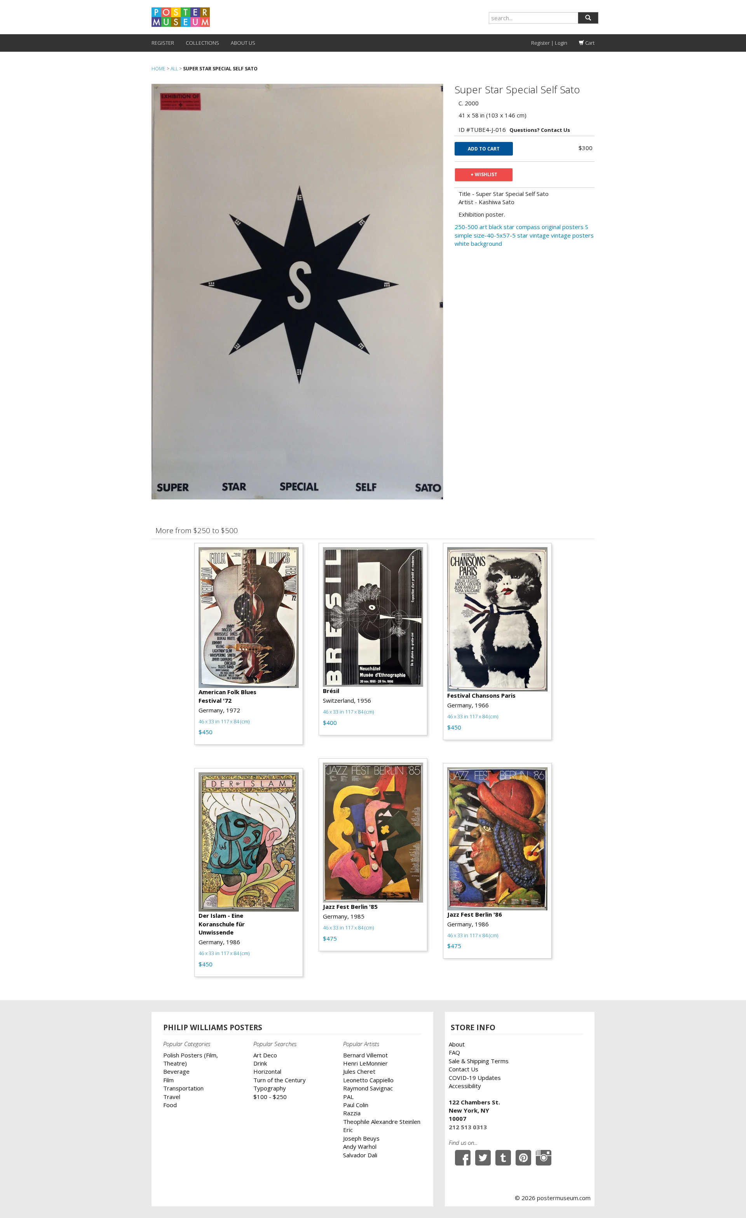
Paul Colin (355, 1105)
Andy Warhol (359, 1146)
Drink (260, 1063)
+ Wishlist (484, 174)
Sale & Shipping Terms (479, 1061)
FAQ (454, 1052)
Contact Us (463, 1069)
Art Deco (265, 1055)
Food (170, 1105)
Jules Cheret (359, 1071)
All (174, 68)
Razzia (352, 1113)
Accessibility (465, 1086)
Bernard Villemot (365, 1055)
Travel (171, 1097)
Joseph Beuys (361, 1138)
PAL (348, 1097)
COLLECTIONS (202, 42)
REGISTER (163, 42)
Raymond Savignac (368, 1088)
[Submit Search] (588, 18)
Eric (348, 1130)
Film (168, 1080)
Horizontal (267, 1071)
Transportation (183, 1088)
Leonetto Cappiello (368, 1080)
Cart (589, 42)
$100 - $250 (270, 1097)
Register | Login (549, 42)
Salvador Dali (360, 1155)
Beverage (176, 1071)
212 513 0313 (468, 1127)
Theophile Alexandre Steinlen (381, 1121)
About (457, 1044)
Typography (269, 1088)
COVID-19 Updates (475, 1078)
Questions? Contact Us (539, 129)
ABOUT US (243, 42)
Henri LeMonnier (365, 1063)
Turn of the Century (279, 1080)
